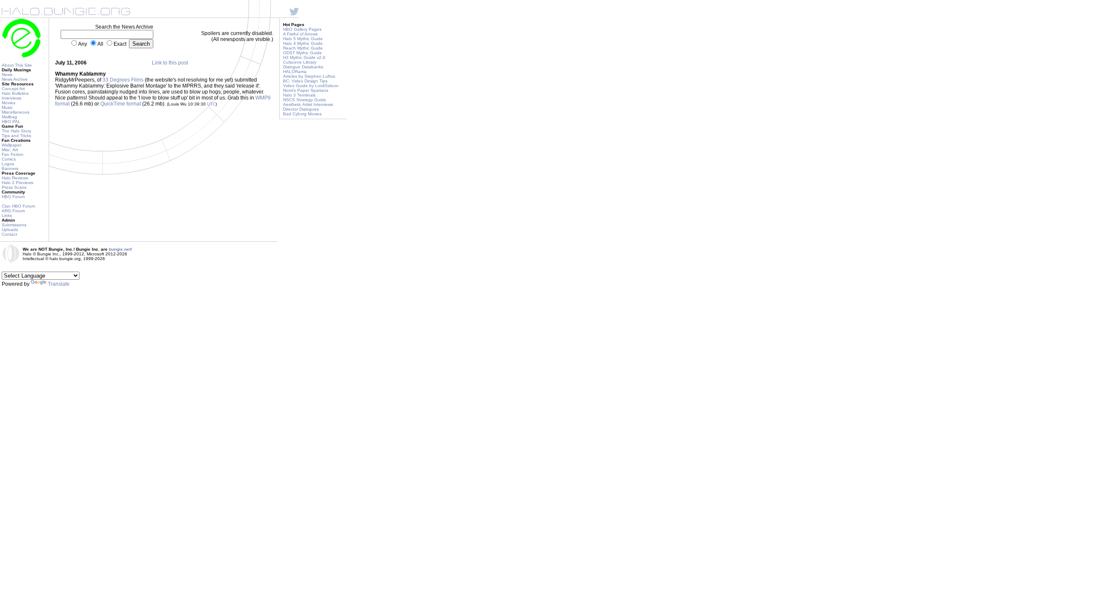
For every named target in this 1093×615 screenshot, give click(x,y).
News (7, 74)
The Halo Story (16, 131)
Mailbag (9, 116)
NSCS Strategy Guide (304, 99)
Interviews (11, 98)
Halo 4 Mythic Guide (303, 43)
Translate (59, 284)
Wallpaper (11, 145)
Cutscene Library (299, 62)
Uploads (10, 229)
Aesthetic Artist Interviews (308, 104)
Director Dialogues (301, 109)
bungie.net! (120, 249)
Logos (8, 163)
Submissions (14, 225)
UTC (211, 104)
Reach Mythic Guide (303, 48)
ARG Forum (13, 210)
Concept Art (13, 88)
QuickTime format (120, 104)
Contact (9, 234)
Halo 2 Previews (17, 182)
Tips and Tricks (16, 135)
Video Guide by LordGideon (311, 85)
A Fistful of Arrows (300, 34)
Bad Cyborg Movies (302, 113)
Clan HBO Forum (18, 206)
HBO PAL (11, 121)
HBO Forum (13, 196)
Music (7, 107)
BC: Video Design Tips (305, 81)
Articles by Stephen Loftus (309, 76)
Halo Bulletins (15, 93)
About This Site (17, 65)
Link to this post (170, 63)
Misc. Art (10, 149)
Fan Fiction (12, 154)
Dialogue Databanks (303, 66)
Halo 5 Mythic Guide (303, 38)
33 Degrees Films (122, 80)
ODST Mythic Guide (302, 52)
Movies (8, 102)
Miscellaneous (15, 112)
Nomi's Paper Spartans (305, 90)
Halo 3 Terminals (299, 95)
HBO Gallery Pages (302, 29)
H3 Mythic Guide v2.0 (304, 57)
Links (7, 215)
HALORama (295, 71)
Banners (10, 168)
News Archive (15, 79)
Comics (9, 159)
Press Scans (14, 187)
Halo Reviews (15, 178)
